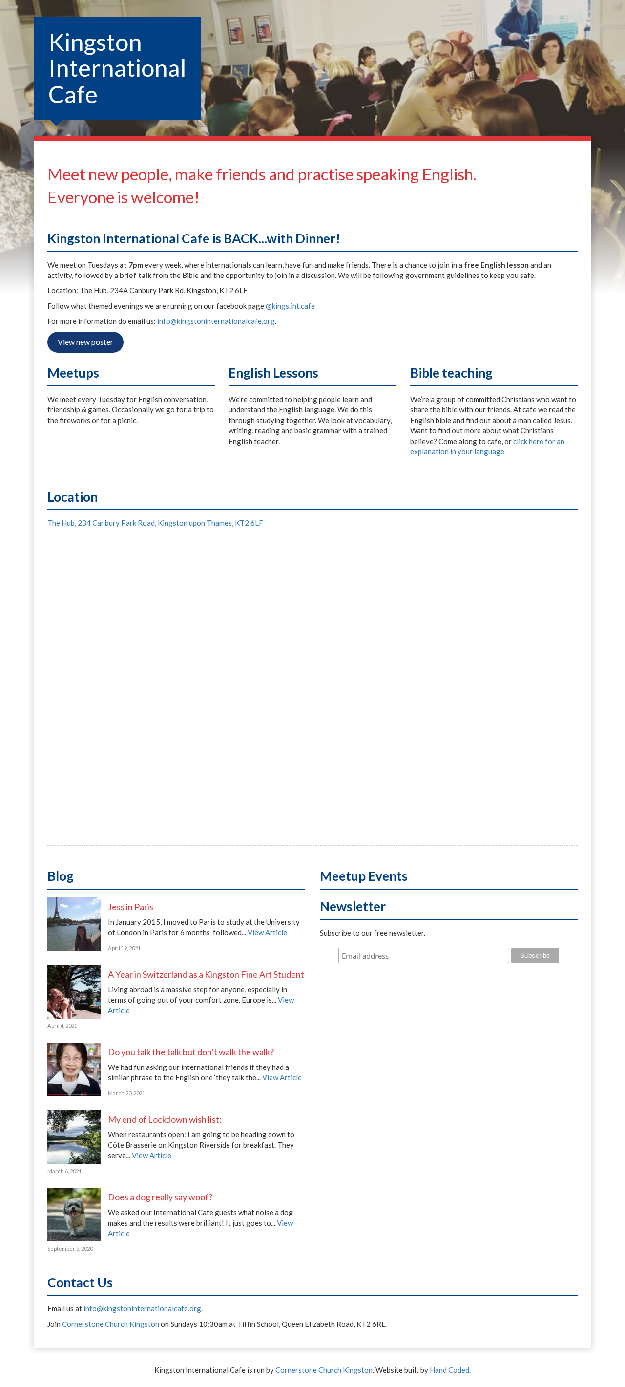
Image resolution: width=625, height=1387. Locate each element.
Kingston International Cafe (117, 67)
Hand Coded (449, 1370)
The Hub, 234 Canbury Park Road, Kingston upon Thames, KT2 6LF (155, 522)
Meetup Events (364, 876)
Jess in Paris (130, 906)
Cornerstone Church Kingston (110, 1324)
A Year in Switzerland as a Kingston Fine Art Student (206, 974)
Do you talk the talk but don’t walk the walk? (191, 1051)
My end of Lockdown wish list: (165, 1119)
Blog (60, 876)
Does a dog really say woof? (160, 1197)
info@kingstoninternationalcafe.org (216, 321)
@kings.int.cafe (290, 305)
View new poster (85, 341)
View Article (267, 932)
